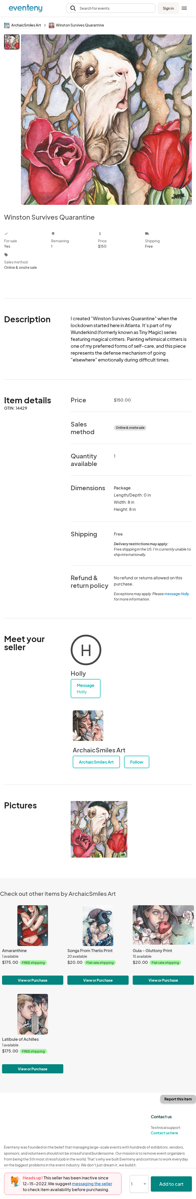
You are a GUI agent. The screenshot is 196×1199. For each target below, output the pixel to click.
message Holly (176, 593)
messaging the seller (92, 1183)
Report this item (178, 1099)
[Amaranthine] (32, 925)
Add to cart (171, 1184)
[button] (110, 8)
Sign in (168, 8)
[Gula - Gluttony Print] (163, 925)
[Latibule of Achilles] (32, 1014)
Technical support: (166, 1130)
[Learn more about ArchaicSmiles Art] (88, 725)
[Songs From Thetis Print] (98, 925)
